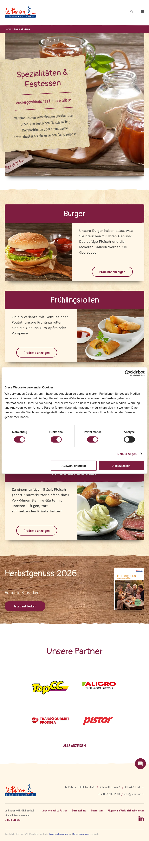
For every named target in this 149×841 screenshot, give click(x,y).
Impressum (97, 810)
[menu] (142, 12)
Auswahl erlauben (74, 465)
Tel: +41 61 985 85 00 (108, 794)
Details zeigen (127, 453)
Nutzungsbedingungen (81, 834)
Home (8, 29)
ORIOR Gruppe (13, 820)
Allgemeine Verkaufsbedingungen (126, 810)
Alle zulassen (121, 465)
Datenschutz (79, 810)
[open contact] (140, 763)
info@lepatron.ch (134, 794)
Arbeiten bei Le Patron (54, 810)
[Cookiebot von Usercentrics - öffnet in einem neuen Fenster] (128, 373)
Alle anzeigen (74, 745)
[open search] (132, 12)
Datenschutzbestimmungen (59, 834)
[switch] (56, 439)
